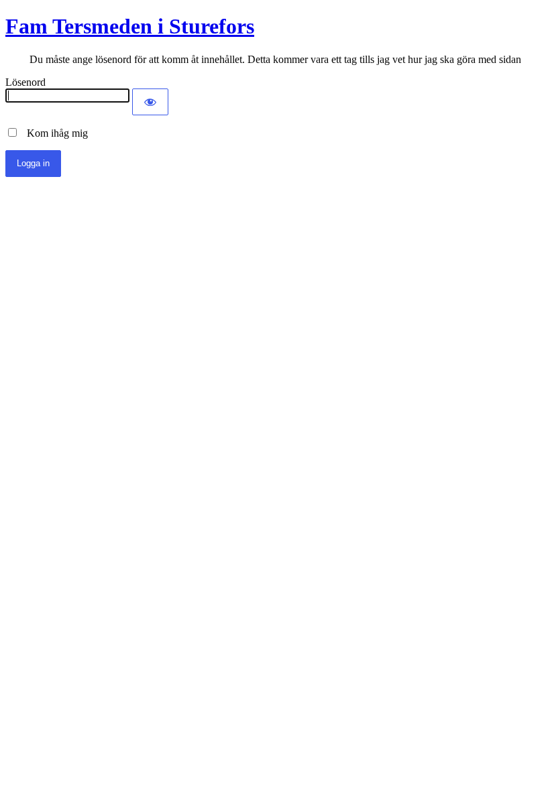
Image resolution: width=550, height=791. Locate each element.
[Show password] (150, 101)
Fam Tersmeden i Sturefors (129, 26)
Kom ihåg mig (53, 133)
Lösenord (25, 82)
